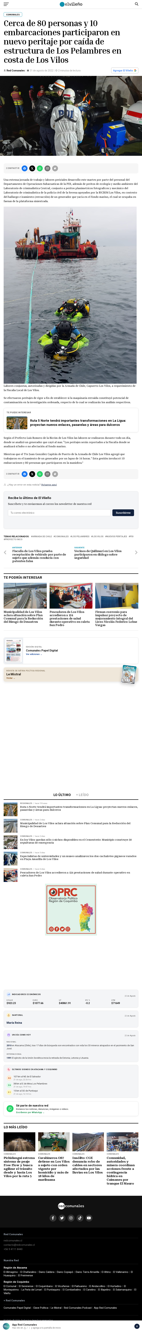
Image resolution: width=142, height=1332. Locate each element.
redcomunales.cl (13, 1240)
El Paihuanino (79, 1286)
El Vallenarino (120, 1272)
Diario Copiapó (65, 1272)
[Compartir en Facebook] (25, 168)
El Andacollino (97, 1286)
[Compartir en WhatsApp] (40, 168)
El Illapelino (104, 1289)
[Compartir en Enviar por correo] (47, 168)
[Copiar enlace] (55, 168)
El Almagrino (11, 1272)
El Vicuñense (62, 1286)
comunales (62, 536)
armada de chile (42, 536)
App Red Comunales (105, 1307)
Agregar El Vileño (123, 70)
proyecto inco (13, 539)
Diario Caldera (46, 1272)
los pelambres (80, 536)
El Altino (106, 1272)
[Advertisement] (71, 709)
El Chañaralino (28, 1272)
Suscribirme (123, 512)
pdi (132, 536)
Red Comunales (16, 70)
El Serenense (26, 1286)
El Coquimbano (44, 1286)
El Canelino (89, 1289)
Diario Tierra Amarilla (87, 1272)
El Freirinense (25, 1275)
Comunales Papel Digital (17, 1307)
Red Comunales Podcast (78, 1307)
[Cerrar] (137, 1326)
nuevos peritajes (116, 536)
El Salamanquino (122, 1289)
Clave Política (40, 1307)
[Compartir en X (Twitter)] (32, 168)
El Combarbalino (72, 1289)
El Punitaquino (52, 1289)
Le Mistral (56, 1307)
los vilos (97, 536)
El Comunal (10, 1286)
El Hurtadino (114, 1286)
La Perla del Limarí (31, 1289)
